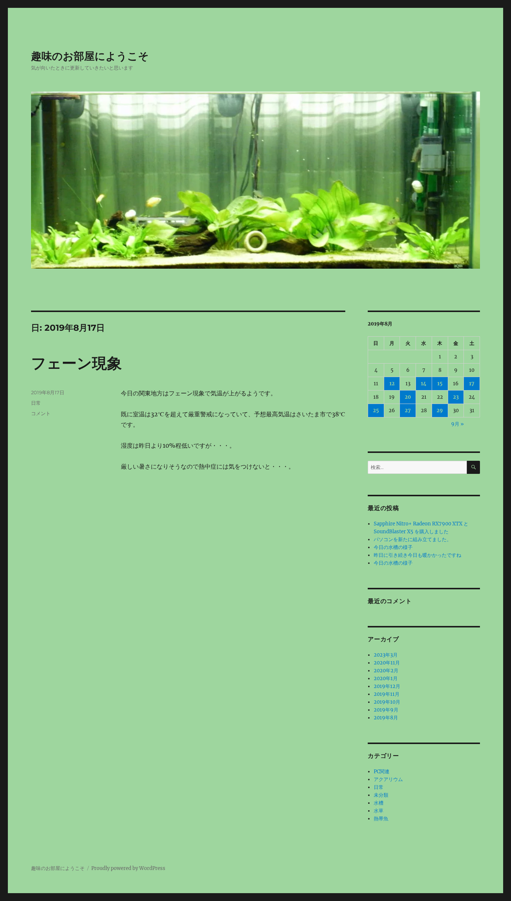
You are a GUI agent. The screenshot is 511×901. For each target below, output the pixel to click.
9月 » (457, 424)
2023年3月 (386, 655)
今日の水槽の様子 (393, 547)
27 (408, 410)
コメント (41, 413)
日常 (36, 403)
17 (471, 383)
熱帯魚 (381, 818)
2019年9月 (386, 710)
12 (392, 383)
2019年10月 (387, 702)
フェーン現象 (76, 363)
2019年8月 (386, 718)
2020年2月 (386, 670)
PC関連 (381, 771)
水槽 (378, 803)
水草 (378, 811)
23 (456, 397)
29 (440, 410)
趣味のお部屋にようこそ (90, 56)
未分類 (381, 795)
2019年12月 (387, 686)
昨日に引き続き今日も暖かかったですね (417, 555)
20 (408, 397)
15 (440, 383)
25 (376, 410)
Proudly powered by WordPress (128, 868)
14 (423, 383)
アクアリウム (388, 779)
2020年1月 (386, 678)
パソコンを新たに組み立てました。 (413, 539)
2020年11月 (387, 663)
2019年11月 (387, 694)
